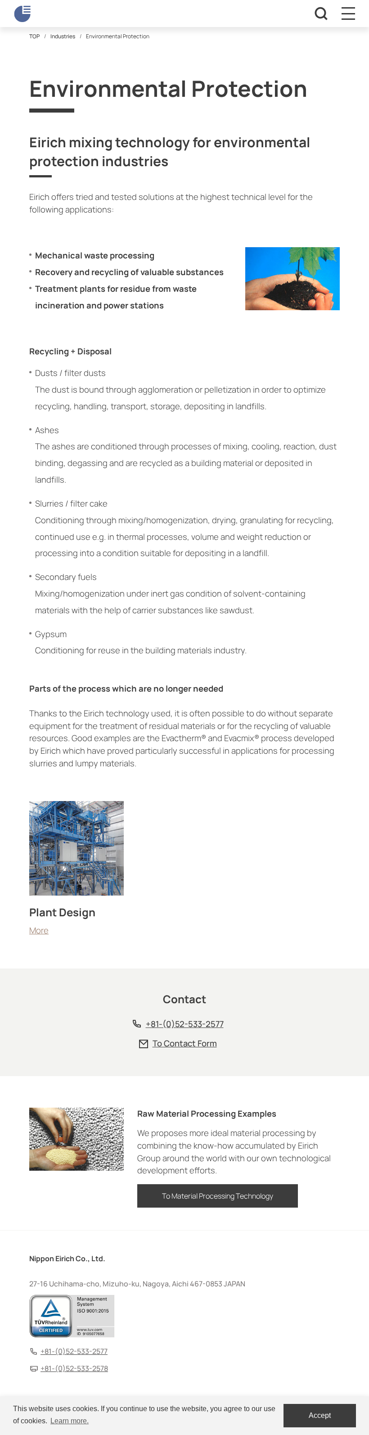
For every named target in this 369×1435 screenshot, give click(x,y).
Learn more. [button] (69, 1421)
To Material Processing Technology (217, 1196)
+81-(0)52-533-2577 (185, 1024)
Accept (320, 1415)
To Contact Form (185, 1043)
